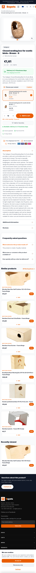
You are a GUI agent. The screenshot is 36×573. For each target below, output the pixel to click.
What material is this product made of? (15, 244)
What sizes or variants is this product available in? (15, 253)
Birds (5, 11)
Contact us (7, 487)
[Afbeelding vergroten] (32, 38)
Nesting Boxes (11, 11)
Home (2, 11)
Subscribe (18, 526)
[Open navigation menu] (18, 6)
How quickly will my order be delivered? (16, 259)
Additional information (11, 222)
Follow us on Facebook (8, 512)
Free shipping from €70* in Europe (11, 1)
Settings (18, 569)
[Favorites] (34, 6)
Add (19, 297)
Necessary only (18, 565)
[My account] (30, 6)
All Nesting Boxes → (29, 269)
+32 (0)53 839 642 (6, 508)
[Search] (27, 6)
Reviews (6, 228)
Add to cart (26, 116)
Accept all (18, 560)
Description (7, 150)
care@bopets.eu (17, 508)
